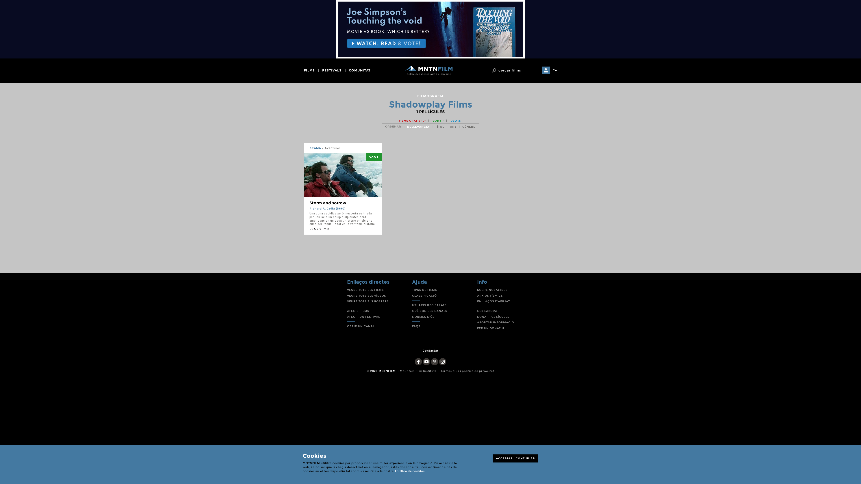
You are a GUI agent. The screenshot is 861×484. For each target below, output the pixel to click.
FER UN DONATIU (490, 328)
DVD (455, 120)
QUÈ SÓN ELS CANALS (429, 311)
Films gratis (412, 120)
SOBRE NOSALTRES (492, 290)
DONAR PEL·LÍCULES (493, 316)
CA (555, 70)
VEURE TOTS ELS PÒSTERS (368, 301)
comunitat (360, 70)
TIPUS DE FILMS (424, 290)
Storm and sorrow (327, 203)
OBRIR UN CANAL (361, 326)
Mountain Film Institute (418, 371)
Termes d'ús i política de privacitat (467, 371)
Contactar (430, 350)
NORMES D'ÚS (423, 316)
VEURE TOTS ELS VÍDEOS (366, 295)
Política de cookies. (410, 471)
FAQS (416, 326)
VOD (438, 120)
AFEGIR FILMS (358, 311)
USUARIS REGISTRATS (429, 305)
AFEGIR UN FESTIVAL (363, 316)
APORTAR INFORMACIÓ (495, 322)
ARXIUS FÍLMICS (490, 295)
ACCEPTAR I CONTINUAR (515, 458)
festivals (331, 70)
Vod (372, 157)
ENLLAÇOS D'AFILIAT (493, 301)
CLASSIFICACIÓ (424, 295)
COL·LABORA (487, 311)
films (309, 70)
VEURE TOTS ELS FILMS (365, 290)
